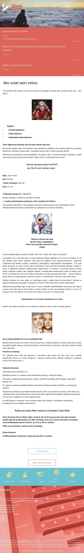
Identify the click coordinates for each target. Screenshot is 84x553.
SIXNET (60, 551)
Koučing (60, 6)
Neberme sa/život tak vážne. (15, 31)
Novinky (45, 6)
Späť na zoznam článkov (42, 462)
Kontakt (72, 6)
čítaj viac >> (77, 41)
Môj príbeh (52, 6)
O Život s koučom (27, 6)
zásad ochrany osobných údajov (59, 542)
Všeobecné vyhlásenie (43, 551)
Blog (66, 6)
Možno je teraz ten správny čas (17, 65)
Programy (37, 6)
